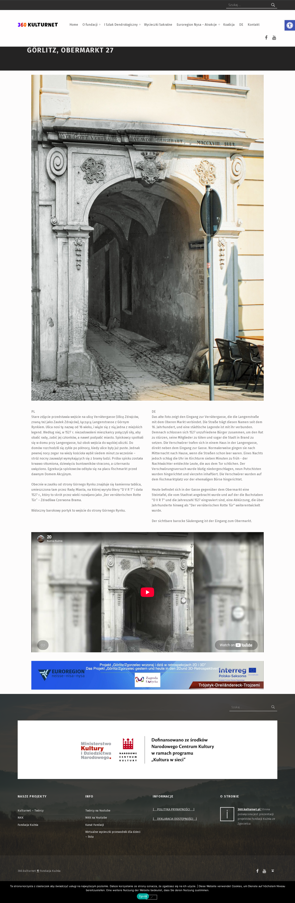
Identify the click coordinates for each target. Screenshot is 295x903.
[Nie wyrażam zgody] (151, 897)
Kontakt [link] (253, 25)
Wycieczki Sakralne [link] (158, 25)
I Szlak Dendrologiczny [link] (121, 25)
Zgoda (143, 896)
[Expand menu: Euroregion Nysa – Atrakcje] (219, 25)
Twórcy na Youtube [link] (97, 810)
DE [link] (241, 25)
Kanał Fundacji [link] (94, 825)
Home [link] (73, 25)
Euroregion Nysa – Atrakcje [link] (197, 25)
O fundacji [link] (90, 25)
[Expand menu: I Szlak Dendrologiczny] (140, 25)
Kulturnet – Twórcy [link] (31, 810)
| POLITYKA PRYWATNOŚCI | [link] (173, 809)
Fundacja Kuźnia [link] (28, 825)
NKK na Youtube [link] (96, 817)
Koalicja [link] (229, 25)
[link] (290, 25)
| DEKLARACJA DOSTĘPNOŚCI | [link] (175, 819)
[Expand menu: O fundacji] (100, 25)
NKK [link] (20, 817)
